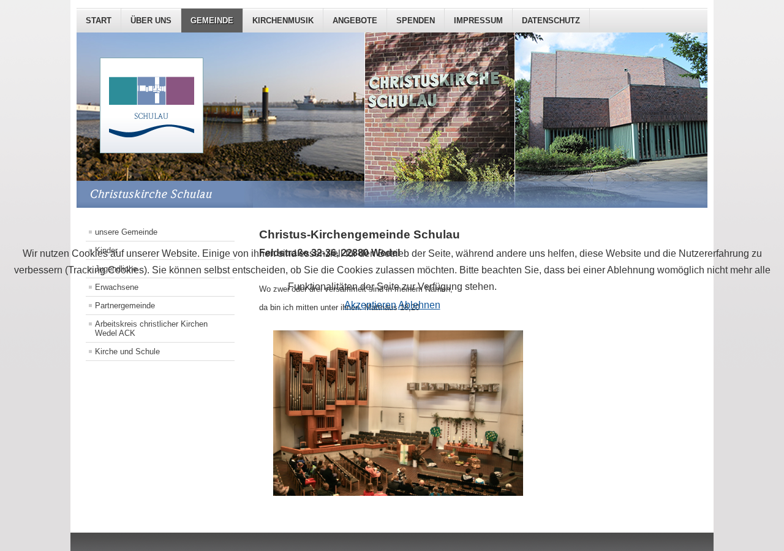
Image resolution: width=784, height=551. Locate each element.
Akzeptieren (370, 305)
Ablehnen (419, 305)
